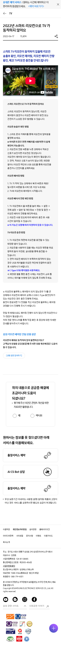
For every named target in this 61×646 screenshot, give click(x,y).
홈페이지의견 (44, 529)
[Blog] (15, 600)
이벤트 (38, 536)
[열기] (53, 628)
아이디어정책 (8, 536)
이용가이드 (48, 536)
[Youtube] (5, 600)
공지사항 (29, 536)
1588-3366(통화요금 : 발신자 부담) (25, 573)
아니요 (39, 415)
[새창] (10, 616)
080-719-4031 (17, 576)
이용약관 (6, 529)
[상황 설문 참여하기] (14, 355)
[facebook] (34, 600)
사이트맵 (19, 536)
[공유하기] (56, 36)
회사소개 (6, 542)
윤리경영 (32, 529)
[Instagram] (24, 600)
